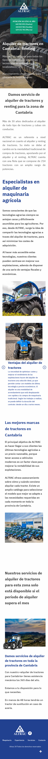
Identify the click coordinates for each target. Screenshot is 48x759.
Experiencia (19, 740)
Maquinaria (6, 740)
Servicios (31, 740)
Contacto (42, 740)
